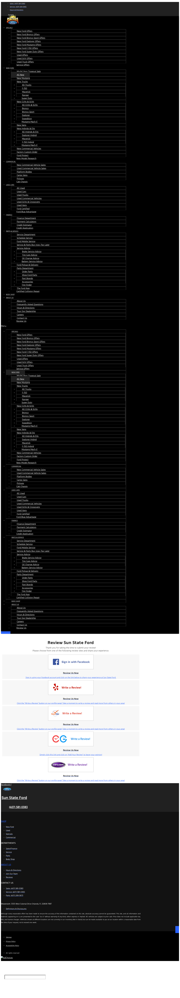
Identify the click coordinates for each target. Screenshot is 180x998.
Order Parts (27, 271)
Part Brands (27, 278)
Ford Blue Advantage (26, 211)
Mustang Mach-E (29, 121)
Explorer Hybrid (29, 135)
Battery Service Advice (32, 261)
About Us (9, 298)
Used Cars (10, 185)
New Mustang (23, 78)
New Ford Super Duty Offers (30, 51)
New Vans (21, 125)
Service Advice (23, 248)
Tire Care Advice (29, 255)
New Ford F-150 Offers (27, 48)
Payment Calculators (26, 221)
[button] (63, 326)
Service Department (26, 234)
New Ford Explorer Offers (29, 41)
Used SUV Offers (24, 58)
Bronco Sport (28, 111)
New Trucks (22, 81)
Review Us (21, 321)
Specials (9, 28)
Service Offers (22, 65)
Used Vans (22, 205)
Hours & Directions (26, 307)
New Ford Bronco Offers (28, 34)
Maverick (26, 91)
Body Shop (16, 601)
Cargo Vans (22, 175)
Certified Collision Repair (28, 291)
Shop (3, 821)
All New (20, 74)
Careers (20, 314)
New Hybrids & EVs (26, 128)
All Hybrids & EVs (30, 131)
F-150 (24, 88)
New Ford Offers (24, 31)
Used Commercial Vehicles (29, 198)
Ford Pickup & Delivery (27, 264)
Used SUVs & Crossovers (28, 201)
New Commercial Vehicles (29, 148)
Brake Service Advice (31, 251)
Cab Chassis (22, 181)
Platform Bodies (24, 171)
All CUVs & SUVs (30, 105)
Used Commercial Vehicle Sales (31, 168)
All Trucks (26, 85)
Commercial (11, 162)
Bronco (25, 108)
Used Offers (22, 55)
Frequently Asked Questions (30, 304)
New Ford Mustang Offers (29, 44)
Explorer (26, 115)
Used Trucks (22, 195)
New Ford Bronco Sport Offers (31, 38)
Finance (9, 215)
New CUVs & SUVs (25, 101)
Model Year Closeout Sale (29, 71)
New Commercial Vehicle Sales (31, 165)
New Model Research (26, 158)
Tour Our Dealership (26, 311)
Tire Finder (27, 284)
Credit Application (24, 228)
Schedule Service (25, 238)
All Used (21, 188)
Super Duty (27, 98)
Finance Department (26, 218)
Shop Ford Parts (29, 275)
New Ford (10, 68)
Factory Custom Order (27, 152)
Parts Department (25, 268)
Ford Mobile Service (26, 241)
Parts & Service (12, 231)
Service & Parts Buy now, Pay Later (33, 244)
